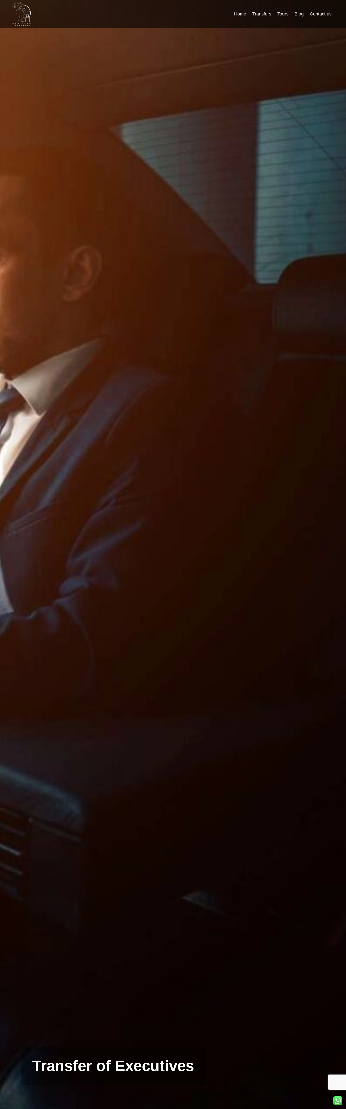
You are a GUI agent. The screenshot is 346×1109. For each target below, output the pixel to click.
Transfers (261, 14)
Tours (283, 14)
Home (240, 14)
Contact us (321, 14)
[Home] (21, 14)
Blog (299, 14)
